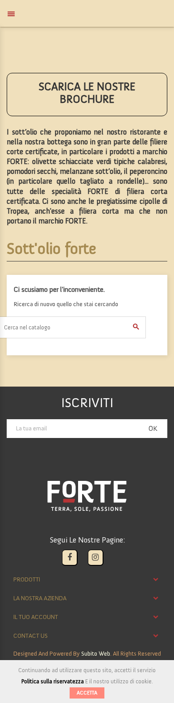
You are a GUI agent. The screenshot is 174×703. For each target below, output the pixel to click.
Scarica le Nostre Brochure (87, 93)
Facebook (70, 557)
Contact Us (30, 636)
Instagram (95, 557)
